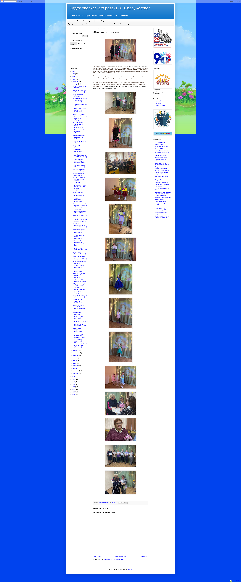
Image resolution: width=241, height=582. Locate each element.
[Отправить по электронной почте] (119, 503)
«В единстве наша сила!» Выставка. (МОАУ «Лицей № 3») (79, 307)
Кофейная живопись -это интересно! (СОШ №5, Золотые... (79, 180)
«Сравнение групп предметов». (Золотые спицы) (79, 335)
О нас (78, 21)
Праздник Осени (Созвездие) (78, 346)
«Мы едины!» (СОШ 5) (80, 259)
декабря (76, 81)
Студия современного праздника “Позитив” (162, 216)
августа (75, 355)
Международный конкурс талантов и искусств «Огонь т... (79, 194)
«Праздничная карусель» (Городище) (77, 329)
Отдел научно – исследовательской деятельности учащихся (162, 168)
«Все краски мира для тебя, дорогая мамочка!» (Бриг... (80, 100)
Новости (71, 21)
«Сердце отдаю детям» (80, 215)
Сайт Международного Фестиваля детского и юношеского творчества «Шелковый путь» (162, 153)
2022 (73, 376)
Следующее (97, 556)
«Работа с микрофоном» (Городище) (78, 199)
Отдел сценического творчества (161, 177)
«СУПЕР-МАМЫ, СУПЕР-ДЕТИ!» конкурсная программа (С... (78, 125)
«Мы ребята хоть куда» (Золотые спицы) (80, 296)
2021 (73, 379)
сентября (76, 353)
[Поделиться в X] (123, 503)
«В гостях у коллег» (79, 256)
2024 (73, 76)
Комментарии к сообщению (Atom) (114, 559)
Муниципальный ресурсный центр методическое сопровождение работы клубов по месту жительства (102, 24)
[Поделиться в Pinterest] (127, 503)
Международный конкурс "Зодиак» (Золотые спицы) (79, 161)
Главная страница (120, 556)
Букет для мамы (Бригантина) (78, 146)
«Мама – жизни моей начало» (79, 86)
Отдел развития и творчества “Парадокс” (162, 163)
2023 (73, 79)
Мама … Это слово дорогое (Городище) (80, 115)
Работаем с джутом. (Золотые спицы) (79, 166)
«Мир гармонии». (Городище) (78, 95)
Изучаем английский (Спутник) (79, 142)
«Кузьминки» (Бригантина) (77, 313)
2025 (73, 74)
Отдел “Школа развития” (162, 184)
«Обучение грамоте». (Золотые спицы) (79, 91)
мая (74, 363)
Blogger (129, 569)
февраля (76, 371)
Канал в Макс (159, 101)
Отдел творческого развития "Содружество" (110, 8)
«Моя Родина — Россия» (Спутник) (79, 253)
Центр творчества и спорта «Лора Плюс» (161, 213)
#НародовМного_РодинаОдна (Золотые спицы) (80, 285)
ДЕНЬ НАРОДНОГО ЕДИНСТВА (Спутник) (79, 275)
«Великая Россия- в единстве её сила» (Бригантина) (79, 231)
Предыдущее (143, 556)
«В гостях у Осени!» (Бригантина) (79, 266)
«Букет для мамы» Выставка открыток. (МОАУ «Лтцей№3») (80, 155)
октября (76, 350)
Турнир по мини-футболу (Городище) (80, 248)
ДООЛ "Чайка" (159, 148)
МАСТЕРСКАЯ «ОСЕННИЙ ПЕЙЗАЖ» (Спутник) (80, 341)
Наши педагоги (88, 21)
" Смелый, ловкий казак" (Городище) (79, 280)
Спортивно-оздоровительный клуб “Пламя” (162, 188)
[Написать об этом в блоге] (121, 503)
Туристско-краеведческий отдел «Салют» (163, 198)
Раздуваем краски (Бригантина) (78, 174)
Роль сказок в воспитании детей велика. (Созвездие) (80, 225)
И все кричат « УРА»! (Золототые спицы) (79, 324)
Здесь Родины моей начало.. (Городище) (80, 170)
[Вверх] (234, 581)
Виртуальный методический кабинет (162, 145)
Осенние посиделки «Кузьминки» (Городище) (79, 291)
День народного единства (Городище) (78, 301)
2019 (73, 384)
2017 (73, 389)
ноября (75, 84)
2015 (73, 394)
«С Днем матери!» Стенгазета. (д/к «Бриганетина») (78, 131)
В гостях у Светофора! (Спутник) (80, 262)
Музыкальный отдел (161, 182)
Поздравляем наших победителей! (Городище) (79, 110)
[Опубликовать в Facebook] (125, 503)
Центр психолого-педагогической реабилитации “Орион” (162, 208)
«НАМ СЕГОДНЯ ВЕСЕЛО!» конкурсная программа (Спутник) (80, 319)
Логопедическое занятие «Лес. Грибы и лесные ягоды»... (80, 219)
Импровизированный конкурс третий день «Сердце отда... (80, 205)
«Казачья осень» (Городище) (78, 270)
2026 (73, 71)
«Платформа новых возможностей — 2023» (79, 137)
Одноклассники (160, 105)
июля (75, 358)
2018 (73, 387)
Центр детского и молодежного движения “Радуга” (162, 203)
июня (75, 360)
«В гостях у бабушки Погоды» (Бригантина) (79, 236)
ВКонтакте (158, 103)
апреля (75, 365)
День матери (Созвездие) (77, 150)
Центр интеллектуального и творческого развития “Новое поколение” (163, 193)
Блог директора (160, 142)
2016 (73, 392)
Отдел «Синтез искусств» (163, 180)
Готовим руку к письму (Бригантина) (80, 105)
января (75, 373)
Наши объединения (102, 21)
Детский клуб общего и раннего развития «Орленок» (162, 159)
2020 (73, 381)
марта (75, 368)
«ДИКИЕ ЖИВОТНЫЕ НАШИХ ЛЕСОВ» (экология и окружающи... (79, 187)
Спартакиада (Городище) (77, 119)
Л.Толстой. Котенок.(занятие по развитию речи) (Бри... (79, 243)
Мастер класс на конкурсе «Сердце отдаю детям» (79, 211)
